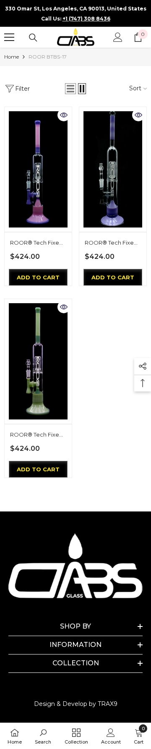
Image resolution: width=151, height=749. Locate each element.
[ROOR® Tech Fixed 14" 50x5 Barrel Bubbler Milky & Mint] (38, 361)
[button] (70, 88)
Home (11, 57)
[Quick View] (63, 115)
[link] (43, 735)
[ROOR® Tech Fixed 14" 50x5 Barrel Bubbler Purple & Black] (113, 169)
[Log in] (117, 37)
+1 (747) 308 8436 (86, 18)
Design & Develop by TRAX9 (75, 704)
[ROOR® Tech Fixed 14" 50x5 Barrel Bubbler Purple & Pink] (38, 169)
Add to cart (38, 277)
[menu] (9, 37)
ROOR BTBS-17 (48, 57)
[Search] (33, 38)
